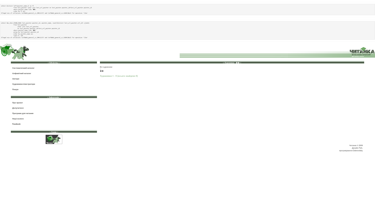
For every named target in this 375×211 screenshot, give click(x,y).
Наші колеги (18, 118)
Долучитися (18, 108)
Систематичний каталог (23, 68)
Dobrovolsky (358, 150)
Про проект (17, 102)
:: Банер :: (54, 132)
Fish (360, 148)
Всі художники (106, 67)
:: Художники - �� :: (232, 63)
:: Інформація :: (54, 97)
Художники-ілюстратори (23, 84)
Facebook (16, 124)
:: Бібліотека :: (54, 63)
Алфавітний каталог (21, 73)
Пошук (15, 89)
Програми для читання (22, 113)
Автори (15, 78)
